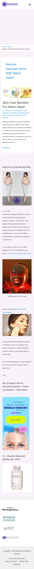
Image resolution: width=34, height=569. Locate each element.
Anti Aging (13, 113)
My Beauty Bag (23, 113)
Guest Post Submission (17, 558)
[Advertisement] (17, 27)
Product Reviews (8, 115)
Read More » (7, 147)
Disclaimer (17, 564)
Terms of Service (11, 561)
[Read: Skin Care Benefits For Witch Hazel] (17, 93)
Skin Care (18, 115)
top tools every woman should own (18, 253)
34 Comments (7, 110)
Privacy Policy (24, 561)
